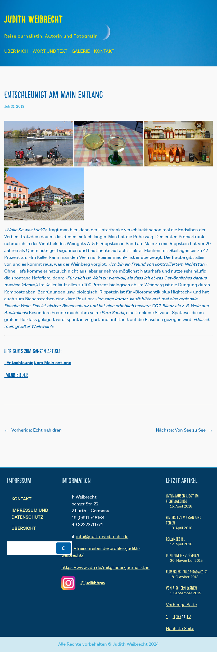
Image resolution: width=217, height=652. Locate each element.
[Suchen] (63, 548)
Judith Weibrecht (33, 18)
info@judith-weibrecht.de (102, 537)
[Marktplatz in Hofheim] (44, 193)
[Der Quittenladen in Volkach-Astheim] (178, 143)
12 (189, 617)
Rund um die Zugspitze (183, 555)
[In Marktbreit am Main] (38, 143)
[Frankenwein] (108, 143)
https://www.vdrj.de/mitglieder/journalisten (105, 567)
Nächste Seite (180, 629)
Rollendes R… (175, 538)
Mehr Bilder (16, 374)
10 (178, 617)
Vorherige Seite (181, 605)
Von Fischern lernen (181, 587)
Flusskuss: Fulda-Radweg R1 (186, 571)
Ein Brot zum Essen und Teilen (183, 519)
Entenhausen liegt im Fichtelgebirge (182, 498)
